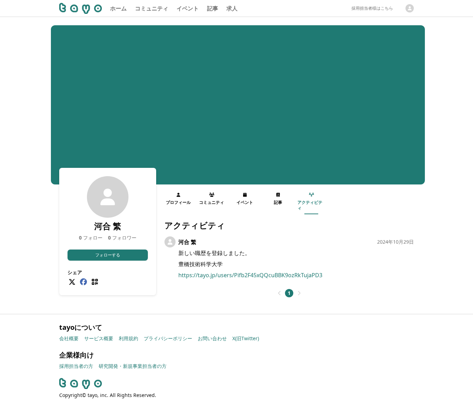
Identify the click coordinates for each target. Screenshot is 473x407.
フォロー (90, 237)
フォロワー (122, 237)
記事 (212, 8)
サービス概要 (98, 338)
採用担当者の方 (76, 366)
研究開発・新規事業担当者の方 (133, 366)
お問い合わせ (212, 338)
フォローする (107, 255)
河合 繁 (187, 242)
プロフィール (178, 202)
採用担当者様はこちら (372, 8)
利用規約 (128, 338)
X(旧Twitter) (245, 338)
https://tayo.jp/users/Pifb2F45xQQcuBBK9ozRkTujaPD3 (250, 275)
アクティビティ (309, 205)
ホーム (118, 8)
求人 (232, 8)
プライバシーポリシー (168, 338)
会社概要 (69, 338)
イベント (188, 8)
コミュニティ (151, 8)
